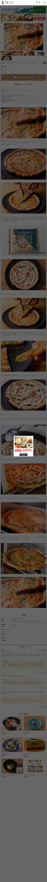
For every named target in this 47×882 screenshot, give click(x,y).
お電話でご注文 (37, 2)
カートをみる (39, 2)
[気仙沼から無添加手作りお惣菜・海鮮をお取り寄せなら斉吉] (2, 3)
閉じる (23, 454)
